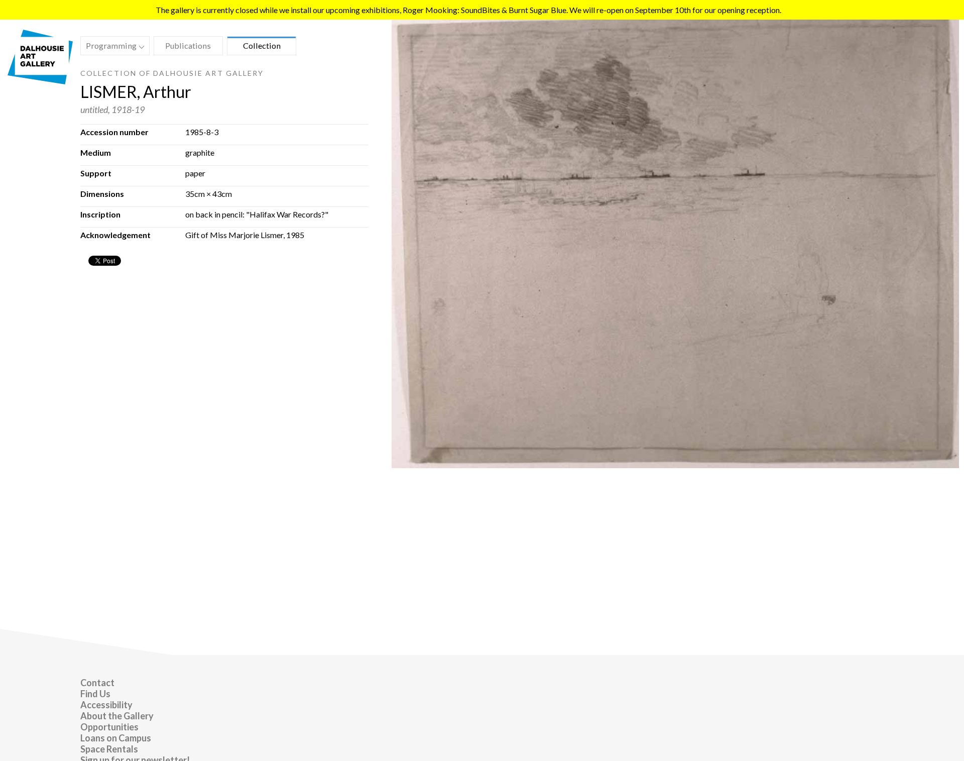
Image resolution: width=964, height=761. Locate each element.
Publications (188, 45)
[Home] (40, 81)
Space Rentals (109, 748)
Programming (109, 47)
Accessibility (106, 704)
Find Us (95, 693)
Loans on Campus (115, 737)
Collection (262, 45)
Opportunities (109, 726)
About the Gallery (117, 715)
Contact (97, 682)
